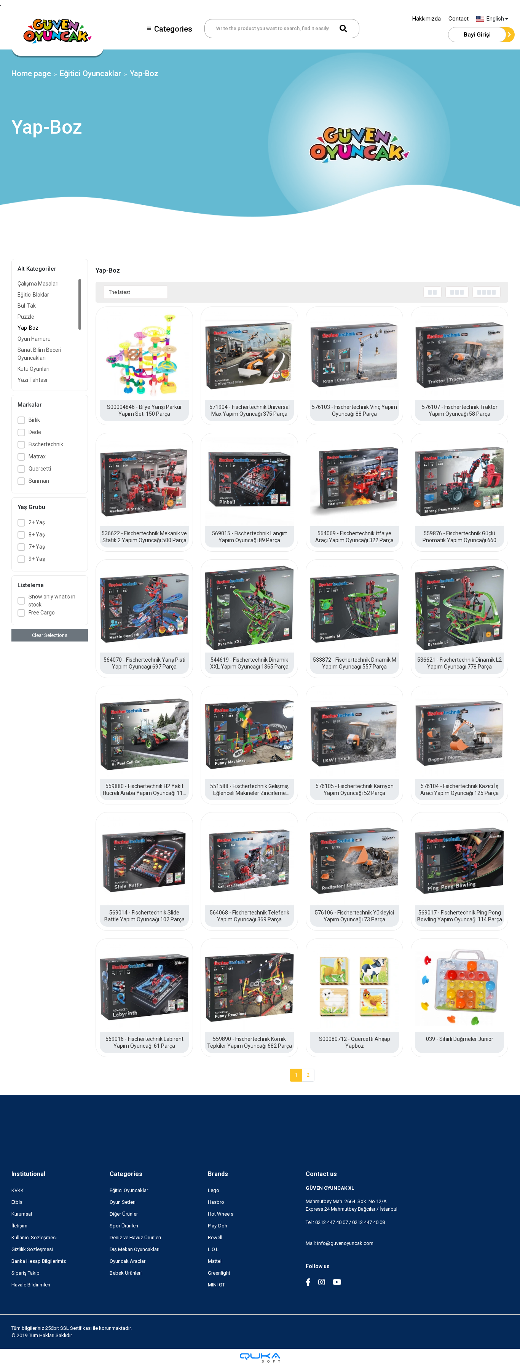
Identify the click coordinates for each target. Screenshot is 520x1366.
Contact (458, 18)
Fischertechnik (46, 444)
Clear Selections (49, 635)
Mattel (215, 1261)
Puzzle (26, 317)
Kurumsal (21, 1214)
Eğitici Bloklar (33, 295)
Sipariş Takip (25, 1273)
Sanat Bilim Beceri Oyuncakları (39, 354)
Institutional (28, 1174)
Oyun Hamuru (34, 339)
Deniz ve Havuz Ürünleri (135, 1237)
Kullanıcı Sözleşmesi (34, 1237)
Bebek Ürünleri (126, 1273)
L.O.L (213, 1249)
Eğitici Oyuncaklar (129, 1190)
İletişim (19, 1226)
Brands (218, 1174)
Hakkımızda (426, 18)
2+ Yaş (37, 522)
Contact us (321, 1174)
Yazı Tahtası (32, 380)
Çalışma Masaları (38, 284)
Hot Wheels (220, 1214)
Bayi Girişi (477, 34)
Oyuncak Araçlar (127, 1261)
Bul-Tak (27, 306)
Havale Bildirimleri (30, 1285)
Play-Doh (217, 1226)
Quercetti (40, 469)
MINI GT (216, 1285)
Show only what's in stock (52, 601)
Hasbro (216, 1202)
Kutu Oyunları (33, 369)
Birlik (34, 420)
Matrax (37, 456)
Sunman (39, 481)
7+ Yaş (37, 547)
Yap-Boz (28, 328)
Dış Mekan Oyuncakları (135, 1249)
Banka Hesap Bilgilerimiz (38, 1261)
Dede (35, 432)
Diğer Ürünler (124, 1214)
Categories (173, 29)
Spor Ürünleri (124, 1226)
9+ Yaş (37, 559)
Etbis (16, 1202)
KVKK (17, 1190)
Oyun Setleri (123, 1202)
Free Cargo (42, 613)
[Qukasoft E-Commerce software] (260, 1358)
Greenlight (219, 1273)
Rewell (215, 1237)
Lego (213, 1190)
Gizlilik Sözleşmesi (32, 1249)
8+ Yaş (37, 534)
